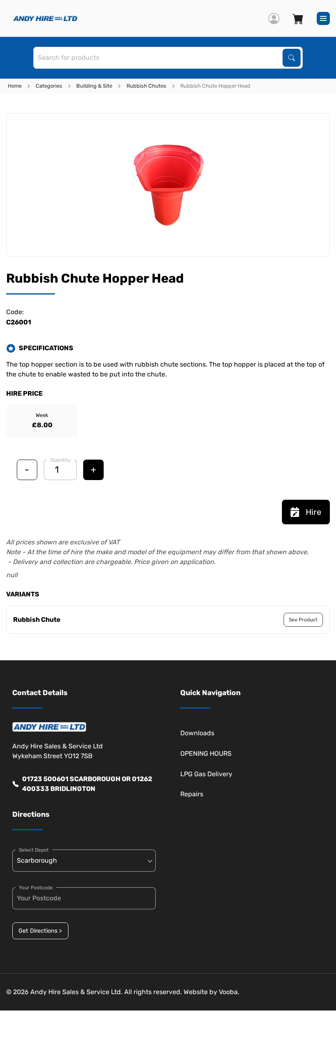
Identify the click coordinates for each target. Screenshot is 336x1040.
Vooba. (229, 992)
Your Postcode (36, 887)
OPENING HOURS (206, 753)
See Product (303, 620)
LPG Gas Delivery (206, 774)
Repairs (191, 794)
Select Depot (34, 850)
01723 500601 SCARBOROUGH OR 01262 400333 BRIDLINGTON (87, 784)
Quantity (60, 460)
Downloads (197, 733)
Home (15, 86)
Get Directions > (40, 930)
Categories (49, 86)
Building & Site (94, 86)
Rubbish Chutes (146, 86)
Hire (313, 512)
